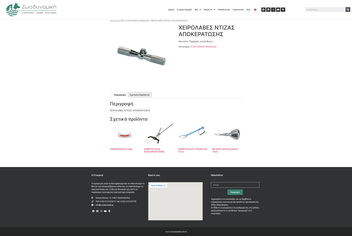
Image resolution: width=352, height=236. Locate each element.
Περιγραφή (120, 94)
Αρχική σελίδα (117, 21)
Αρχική (171, 10)
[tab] (120, 95)
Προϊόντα (208, 10)
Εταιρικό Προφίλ (184, 10)
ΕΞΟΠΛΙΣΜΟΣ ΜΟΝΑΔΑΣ (137, 21)
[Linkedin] (268, 10)
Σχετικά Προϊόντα (139, 94)
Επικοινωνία (238, 10)
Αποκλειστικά (224, 10)
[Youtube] (278, 10)
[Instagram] (273, 10)
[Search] (348, 9)
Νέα (196, 10)
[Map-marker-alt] (283, 10)
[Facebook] (263, 10)
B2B (248, 10)
